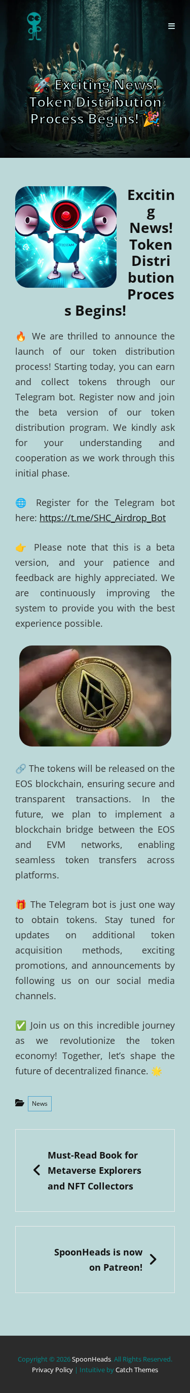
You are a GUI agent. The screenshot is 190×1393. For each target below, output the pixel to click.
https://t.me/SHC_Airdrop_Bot (103, 518)
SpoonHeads (91, 1359)
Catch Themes (137, 1369)
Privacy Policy (52, 1369)
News (40, 1103)
